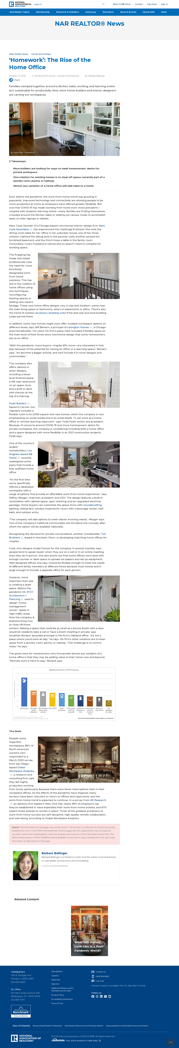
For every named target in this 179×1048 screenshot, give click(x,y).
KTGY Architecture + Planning (21, 596)
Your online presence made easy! (83, 1040)
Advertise (55, 980)
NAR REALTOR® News (89, 23)
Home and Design (41, 54)
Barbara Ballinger (96, 76)
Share (16, 80)
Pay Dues (152, 4)
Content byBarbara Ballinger (55, 866)
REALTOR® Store (122, 4)
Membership (43, 12)
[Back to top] (170, 1042)
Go (103, 4)
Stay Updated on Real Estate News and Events (127, 1026)
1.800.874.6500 (102, 976)
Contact (139, 4)
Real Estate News (18, 54)
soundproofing (92, 505)
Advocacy (90, 12)
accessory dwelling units (50, 312)
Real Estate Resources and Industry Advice (84, 1026)
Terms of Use (57, 1003)
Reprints (55, 984)
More (164, 12)
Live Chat (100, 981)
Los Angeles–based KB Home (20, 454)
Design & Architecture (68, 76)
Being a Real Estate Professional (47, 1026)
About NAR (149, 12)
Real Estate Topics (19, 12)
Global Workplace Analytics (21, 769)
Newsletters (56, 971)
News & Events (128, 12)
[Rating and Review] (21, 1017)
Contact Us (101, 972)
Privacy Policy (57, 995)
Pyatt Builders (18, 403)
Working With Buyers (45, 76)
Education (108, 12)
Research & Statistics (67, 12)
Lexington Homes (78, 327)
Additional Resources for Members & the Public (62, 989)
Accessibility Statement (62, 999)
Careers (55, 976)
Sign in (164, 4)
